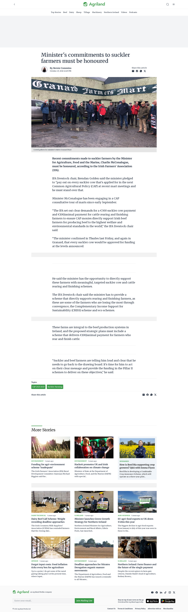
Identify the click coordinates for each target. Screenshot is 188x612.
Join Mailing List (84, 600)
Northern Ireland (111, 12)
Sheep (78, 12)
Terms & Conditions (125, 609)
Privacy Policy (140, 609)
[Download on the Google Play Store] (168, 601)
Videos (124, 12)
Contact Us (111, 609)
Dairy (71, 12)
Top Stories (56, 12)
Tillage (87, 12)
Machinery (97, 12)
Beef (65, 12)
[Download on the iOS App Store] (152, 601)
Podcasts (133, 12)
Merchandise (168, 609)
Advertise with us (154, 609)
